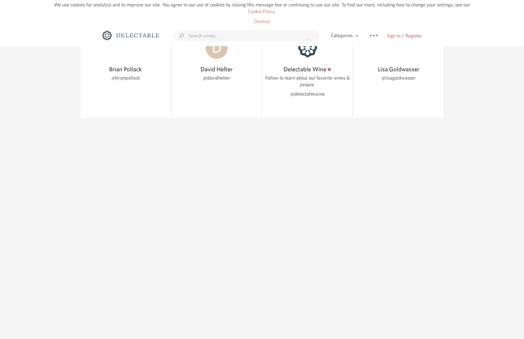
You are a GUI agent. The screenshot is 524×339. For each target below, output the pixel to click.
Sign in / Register (404, 36)
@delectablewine (307, 94)
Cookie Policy (261, 11)
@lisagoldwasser (398, 78)
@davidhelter (216, 78)
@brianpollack (125, 78)
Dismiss (262, 21)
